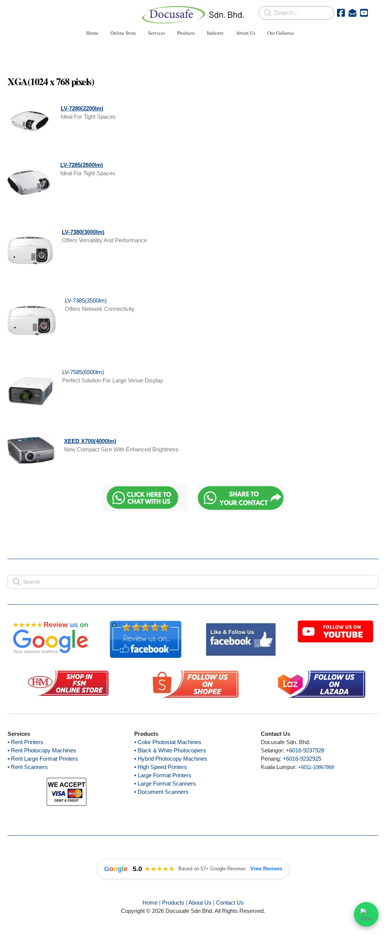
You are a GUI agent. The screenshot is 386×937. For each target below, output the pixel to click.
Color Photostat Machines (169, 742)
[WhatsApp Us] (366, 914)
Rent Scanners (29, 767)
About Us (199, 902)
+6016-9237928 (305, 750)
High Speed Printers (162, 767)
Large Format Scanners (167, 783)
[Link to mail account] (352, 12)
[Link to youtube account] (364, 12)
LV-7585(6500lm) (83, 372)
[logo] (193, 14)
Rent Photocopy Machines (43, 750)
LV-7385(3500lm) (86, 300)
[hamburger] (24, 12)
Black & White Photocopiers (172, 750)
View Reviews (266, 868)
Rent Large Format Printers (44, 758)
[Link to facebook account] (341, 12)
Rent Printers (27, 742)
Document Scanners (163, 792)
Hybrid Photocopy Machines (172, 758)
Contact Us (230, 902)
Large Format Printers (164, 775)
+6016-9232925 (302, 758)
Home (150, 902)
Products (173, 902)
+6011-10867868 (316, 767)
